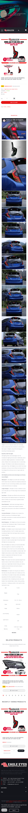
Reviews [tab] (14, 632)
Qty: (2, 98)
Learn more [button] (17, 806)
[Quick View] (3, 657)
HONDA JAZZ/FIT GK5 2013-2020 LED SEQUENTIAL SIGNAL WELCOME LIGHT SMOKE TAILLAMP (13, 738)
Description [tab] (14, 115)
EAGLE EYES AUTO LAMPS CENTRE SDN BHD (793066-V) (16, 801)
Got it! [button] (14, 810)
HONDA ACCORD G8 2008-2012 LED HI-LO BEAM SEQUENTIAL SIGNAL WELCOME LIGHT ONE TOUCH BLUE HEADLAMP (13, 682)
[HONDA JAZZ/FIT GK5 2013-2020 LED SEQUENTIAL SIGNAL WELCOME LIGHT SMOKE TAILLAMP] (8, 69)
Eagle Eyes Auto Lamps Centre (10, 89)
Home (14, 12)
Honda (5, 106)
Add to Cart (14, 102)
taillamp (8, 106)
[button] (2, 663)
